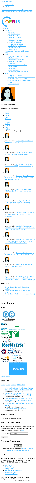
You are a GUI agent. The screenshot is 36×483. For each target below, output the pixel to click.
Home (6, 28)
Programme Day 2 (14, 35)
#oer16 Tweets (5, 376)
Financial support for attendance (18, 72)
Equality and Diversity (11, 474)
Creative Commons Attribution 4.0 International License (20, 449)
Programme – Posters (14, 37)
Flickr (14, 352)
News (6, 341)
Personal (7, 122)
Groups (8, 119)
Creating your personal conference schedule (21, 77)
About (6, 54)
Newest (3, 385)
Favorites (7, 125)
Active (8, 385)
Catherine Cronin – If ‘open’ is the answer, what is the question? (19, 213)
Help (6, 73)
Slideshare (15, 355)
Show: (7, 131)
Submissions (12, 68)
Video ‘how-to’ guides (15, 75)
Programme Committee (15, 61)
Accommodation (13, 70)
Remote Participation (14, 42)
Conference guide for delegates (17, 78)
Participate (8, 39)
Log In (7, 6)
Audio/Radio (12, 346)
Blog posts (11, 348)
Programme (8, 30)
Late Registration (13, 84)
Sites (7, 115)
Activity (7, 112)
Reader (7, 345)
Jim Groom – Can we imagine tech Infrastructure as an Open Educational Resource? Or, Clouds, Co (19, 277)
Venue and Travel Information (17, 65)
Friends (7, 117)
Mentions (7, 124)
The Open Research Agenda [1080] (15, 409)
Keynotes (11, 32)
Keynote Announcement (15, 343)
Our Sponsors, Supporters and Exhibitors (17, 51)
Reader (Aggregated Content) (17, 46)
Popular (13, 385)
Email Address (5, 433)
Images (10, 350)
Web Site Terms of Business (13, 470)
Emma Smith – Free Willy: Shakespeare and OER (18, 165)
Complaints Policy (10, 472)
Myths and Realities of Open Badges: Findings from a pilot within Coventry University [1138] (19, 389)
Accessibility (8, 465)
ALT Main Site (9, 5)
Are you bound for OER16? (17, 44)
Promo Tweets (12, 49)
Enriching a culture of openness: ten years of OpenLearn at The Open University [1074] (18, 394)
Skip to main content (7, 1)
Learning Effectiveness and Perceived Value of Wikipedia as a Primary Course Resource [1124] (20, 227)
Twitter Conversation (14, 47)
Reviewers (11, 63)
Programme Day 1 (14, 34)
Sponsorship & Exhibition (16, 59)
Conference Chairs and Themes (18, 56)
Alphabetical (21, 385)
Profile (7, 113)
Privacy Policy (9, 468)
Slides (10, 353)
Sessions (7, 129)
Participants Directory (15, 40)
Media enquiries (13, 58)
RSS (22, 430)
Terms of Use (12, 66)
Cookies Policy (9, 467)
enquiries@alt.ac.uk (7, 480)
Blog (6, 53)
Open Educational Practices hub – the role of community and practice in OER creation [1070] (20, 241)
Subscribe (4, 437)
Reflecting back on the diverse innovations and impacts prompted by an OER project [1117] (19, 399)
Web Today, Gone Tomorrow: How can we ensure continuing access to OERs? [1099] (19, 177)
